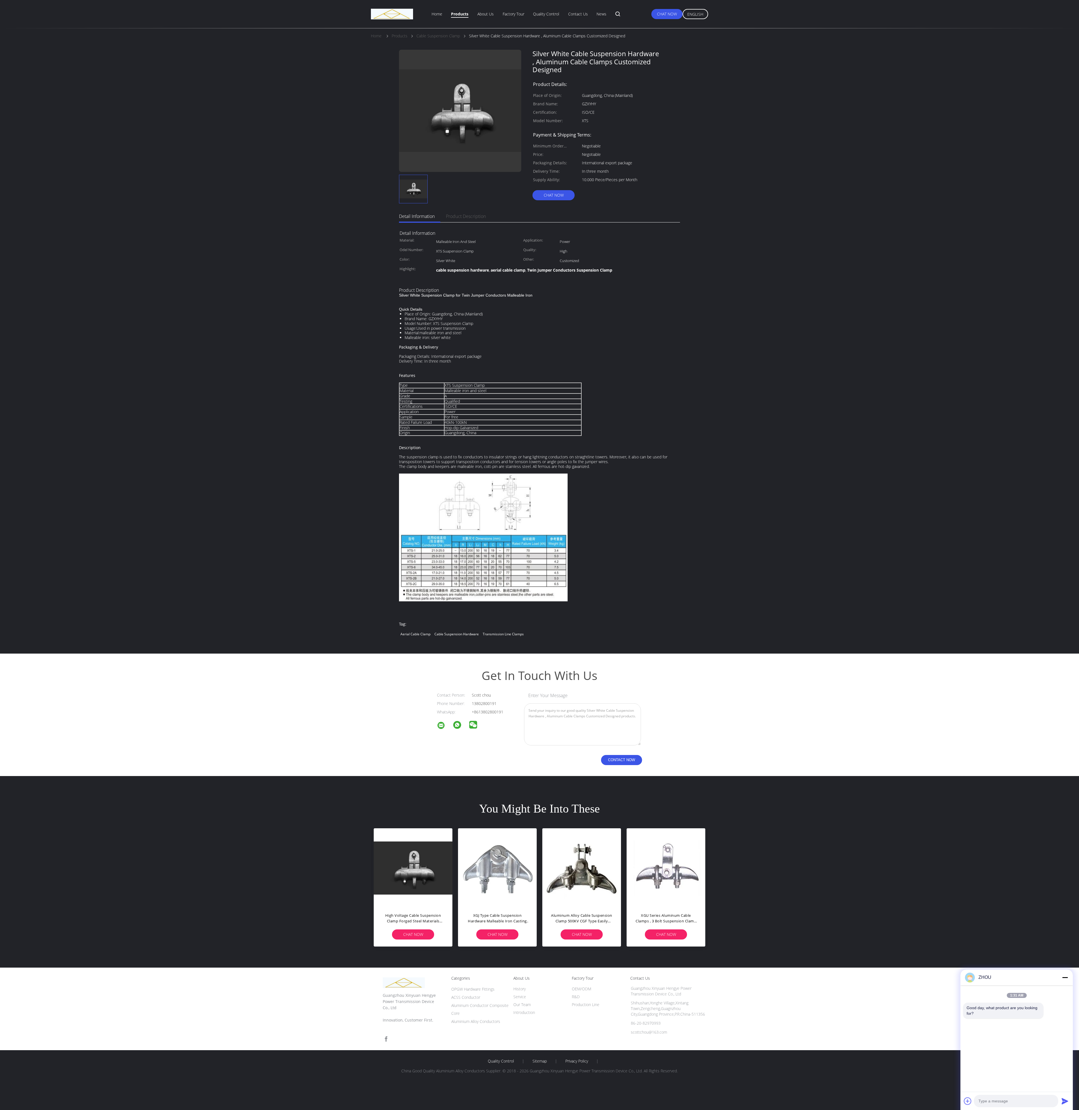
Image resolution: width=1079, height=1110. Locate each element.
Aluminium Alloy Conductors (475, 1021)
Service (519, 996)
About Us (485, 14)
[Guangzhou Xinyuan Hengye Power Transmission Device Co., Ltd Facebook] (386, 1039)
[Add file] (968, 1101)
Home (437, 14)
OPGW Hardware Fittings (473, 989)
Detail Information (417, 216)
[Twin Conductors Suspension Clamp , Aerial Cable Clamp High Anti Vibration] (666, 867)
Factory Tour (513, 14)
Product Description (466, 216)
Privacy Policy (576, 1061)
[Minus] (1065, 977)
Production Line (585, 1004)
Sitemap (539, 1061)
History (519, 988)
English (695, 14)
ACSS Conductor (465, 997)
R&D (576, 996)
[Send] (1064, 1101)
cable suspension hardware (456, 634)
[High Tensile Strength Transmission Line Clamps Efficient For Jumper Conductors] (497, 867)
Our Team (522, 1004)
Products (459, 14)
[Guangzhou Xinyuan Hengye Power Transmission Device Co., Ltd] (444, 726)
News (601, 14)
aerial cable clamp (415, 634)
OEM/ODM (581, 988)
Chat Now (667, 14)
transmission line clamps (503, 634)
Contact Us (578, 14)
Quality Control (546, 14)
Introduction (524, 1012)
